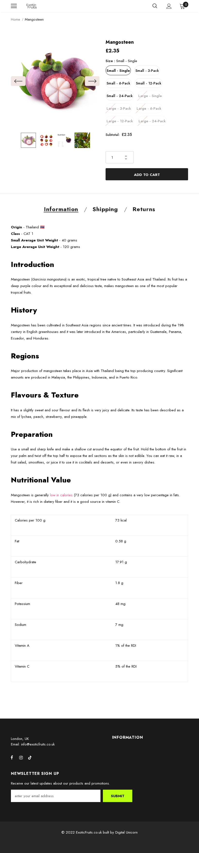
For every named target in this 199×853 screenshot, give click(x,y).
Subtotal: (113, 134)
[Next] (92, 81)
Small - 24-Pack (120, 96)
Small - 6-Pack (118, 83)
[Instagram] (21, 757)
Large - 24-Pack (152, 121)
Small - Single (118, 70)
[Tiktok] (29, 757)
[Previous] (18, 81)
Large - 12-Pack (120, 121)
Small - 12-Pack (148, 83)
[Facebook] (12, 757)
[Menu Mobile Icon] (14, 6)
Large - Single (150, 96)
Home (15, 19)
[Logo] (31, 6)
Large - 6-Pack (149, 108)
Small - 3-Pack (147, 70)
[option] (55, 81)
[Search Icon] (154, 6)
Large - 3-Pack (119, 108)
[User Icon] (169, 6)
